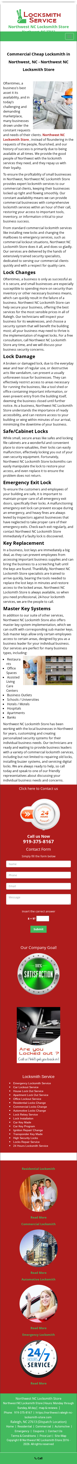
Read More (39, 1217)
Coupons (38, 1431)
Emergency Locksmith (38, 1335)
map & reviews (48, 1407)
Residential (25, 1426)
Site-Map (60, 1435)
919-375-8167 (23, 1412)
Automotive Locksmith (38, 1279)
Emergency (22, 1431)
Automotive (62, 1426)
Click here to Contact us (38, 789)
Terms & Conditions (23, 1435)
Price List (46, 1435)
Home (10, 1426)
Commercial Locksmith (38, 1224)
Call (39, 1458)
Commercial (43, 1426)
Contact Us (55, 1431)
